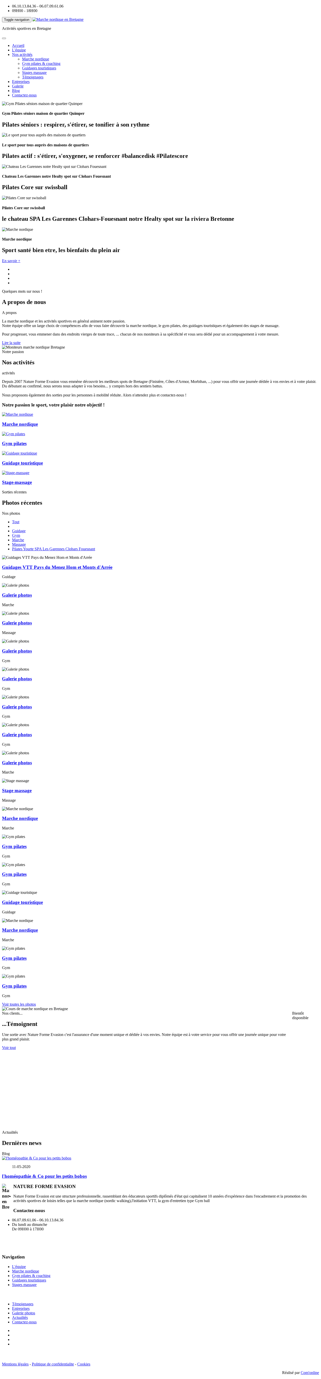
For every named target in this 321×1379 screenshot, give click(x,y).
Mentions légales (15, 1364)
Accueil (18, 45)
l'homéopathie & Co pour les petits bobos (44, 1176)
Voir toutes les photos (19, 1004)
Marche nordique (35, 59)
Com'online (310, 1372)
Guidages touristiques (39, 68)
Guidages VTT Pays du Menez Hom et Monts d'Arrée (57, 567)
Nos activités (22, 54)
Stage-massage (17, 482)
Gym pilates (14, 443)
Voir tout (9, 1047)
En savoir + (11, 261)
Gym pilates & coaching (41, 63)
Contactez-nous (24, 95)
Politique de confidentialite (53, 1364)
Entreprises (21, 81)
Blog (16, 90)
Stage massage (17, 790)
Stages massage (34, 72)
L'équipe (19, 50)
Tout (15, 522)
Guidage (19, 531)
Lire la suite (11, 343)
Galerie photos (17, 595)
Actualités (20, 1317)
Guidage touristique (22, 463)
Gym (16, 535)
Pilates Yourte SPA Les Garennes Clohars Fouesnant (53, 549)
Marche (18, 540)
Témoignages (32, 77)
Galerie (18, 86)
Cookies (83, 1364)
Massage (19, 544)
